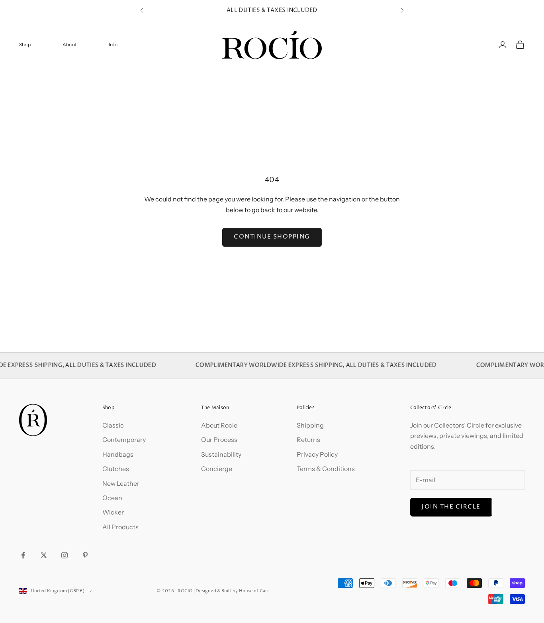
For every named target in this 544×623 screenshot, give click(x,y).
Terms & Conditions (326, 469)
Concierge (216, 469)
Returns (308, 440)
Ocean (112, 498)
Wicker (113, 512)
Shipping (310, 425)
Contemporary (124, 440)
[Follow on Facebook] (23, 555)
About (70, 44)
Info (113, 44)
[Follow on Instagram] (64, 555)
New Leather (120, 483)
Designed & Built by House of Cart (232, 591)
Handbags (117, 454)
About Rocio (219, 425)
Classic (113, 425)
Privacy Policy (317, 454)
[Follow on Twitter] (44, 555)
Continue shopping (272, 237)
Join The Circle (451, 507)
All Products (120, 527)
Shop (25, 44)
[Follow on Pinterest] (85, 555)
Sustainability (221, 454)
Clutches (115, 469)
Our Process (219, 440)
